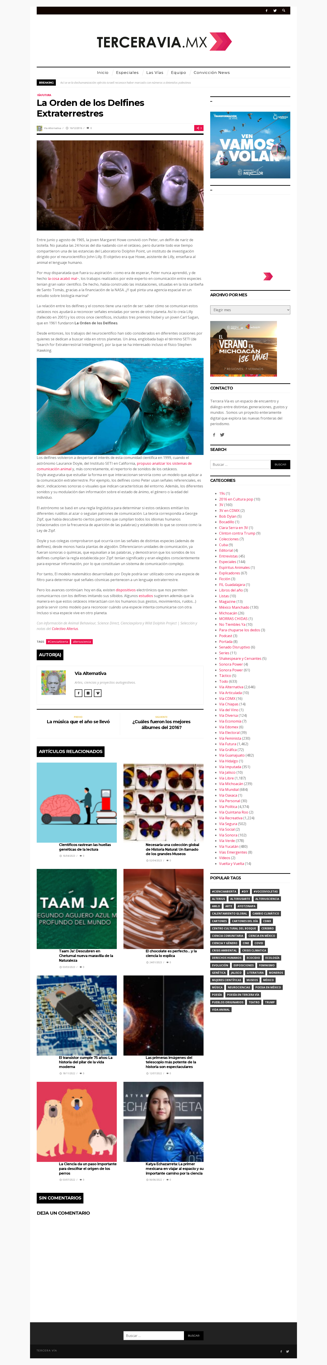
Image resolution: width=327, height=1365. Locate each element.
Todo (223, 681)
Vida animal (221, 1010)
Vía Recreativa (230, 818)
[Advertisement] (250, 231)
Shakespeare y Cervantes (240, 658)
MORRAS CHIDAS (233, 618)
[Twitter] (275, 10)
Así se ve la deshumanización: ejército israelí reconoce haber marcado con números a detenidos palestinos (125, 83)
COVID (258, 943)
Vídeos (224, 857)
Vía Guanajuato (232, 755)
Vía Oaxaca (228, 795)
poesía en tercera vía (243, 995)
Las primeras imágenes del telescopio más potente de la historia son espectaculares (171, 1062)
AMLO (216, 906)
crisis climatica (254, 950)
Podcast (225, 635)
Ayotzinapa (246, 906)
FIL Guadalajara (232, 584)
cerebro (267, 928)
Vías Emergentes (233, 852)
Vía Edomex (228, 727)
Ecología (272, 958)
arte (228, 906)
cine (246, 943)
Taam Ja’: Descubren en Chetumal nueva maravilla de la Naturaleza (86, 956)
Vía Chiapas (228, 704)
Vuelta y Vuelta (231, 863)
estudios (146, 595)
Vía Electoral (229, 732)
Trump (270, 1002)
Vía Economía (230, 721)
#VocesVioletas (266, 891)
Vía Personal (229, 800)
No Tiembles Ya (232, 624)
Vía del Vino (228, 709)
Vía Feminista (230, 738)
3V (221, 504)
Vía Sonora (228, 835)
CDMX (267, 921)
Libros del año (231, 590)
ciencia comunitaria (227, 936)
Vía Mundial (229, 789)
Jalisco (236, 973)
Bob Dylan (227, 516)
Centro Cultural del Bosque (234, 928)
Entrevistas (228, 556)
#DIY (245, 891)
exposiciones (244, 965)
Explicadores (229, 573)
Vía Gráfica (228, 749)
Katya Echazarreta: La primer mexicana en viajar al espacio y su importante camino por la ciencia (175, 1168)
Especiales (227, 561)
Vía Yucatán (228, 846)
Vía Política (228, 806)
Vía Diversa (228, 715)
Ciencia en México (261, 936)
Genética (219, 973)
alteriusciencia (82, 642)
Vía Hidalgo (228, 761)
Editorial (226, 550)
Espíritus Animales (234, 567)
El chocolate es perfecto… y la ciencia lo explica (171, 953)
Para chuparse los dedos (239, 630)
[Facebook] (266, 10)
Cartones (219, 921)
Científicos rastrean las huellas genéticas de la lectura (85, 847)
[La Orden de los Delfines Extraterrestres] (120, 184)
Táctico (225, 675)
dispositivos (126, 590)
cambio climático (265, 913)
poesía (217, 995)
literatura (255, 973)
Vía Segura (228, 823)
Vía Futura (44, 95)
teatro (254, 1002)
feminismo (267, 965)
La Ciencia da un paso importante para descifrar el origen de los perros (88, 1168)
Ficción (224, 578)
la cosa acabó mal (62, 278)
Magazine (227, 601)
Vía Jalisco (227, 772)
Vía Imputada (230, 766)
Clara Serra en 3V (233, 527)
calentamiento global (229, 913)
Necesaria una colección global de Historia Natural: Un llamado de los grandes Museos (172, 849)
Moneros (276, 973)
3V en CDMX (229, 510)
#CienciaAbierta (58, 642)
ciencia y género (224, 943)
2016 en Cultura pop (236, 499)
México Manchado (234, 607)
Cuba (223, 544)
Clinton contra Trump (237, 533)
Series (224, 652)
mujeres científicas (226, 980)
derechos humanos (226, 958)
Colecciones (229, 539)
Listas (224, 596)
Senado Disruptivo (234, 647)
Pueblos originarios (227, 1002)
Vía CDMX (227, 698)
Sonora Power (231, 664)
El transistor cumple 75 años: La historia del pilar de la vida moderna (85, 1062)
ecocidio (253, 958)
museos (252, 980)
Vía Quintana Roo (233, 812)
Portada (225, 641)
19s (222, 493)
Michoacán (228, 613)
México (268, 980)
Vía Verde (227, 840)
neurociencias (239, 987)
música (217, 987)
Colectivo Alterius (65, 628)
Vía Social (227, 829)
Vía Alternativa (52, 128)
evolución (220, 965)
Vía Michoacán (231, 783)
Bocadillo (226, 521)
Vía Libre (226, 778)
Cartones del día (245, 921)
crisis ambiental (224, 950)
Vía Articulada (230, 692)
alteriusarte (240, 899)
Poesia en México (268, 987)
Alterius (218, 899)
